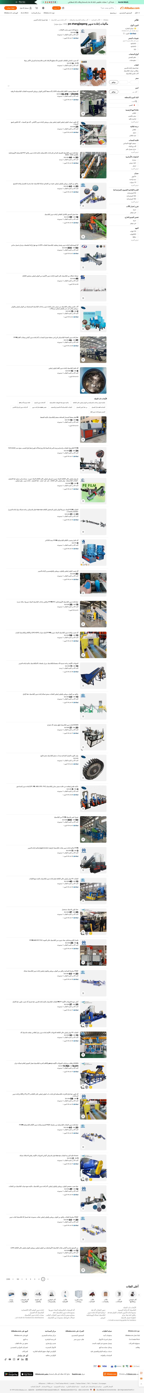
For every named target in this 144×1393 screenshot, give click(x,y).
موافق (114, 82)
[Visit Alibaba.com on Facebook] (26, 1359)
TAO (88, 1383)
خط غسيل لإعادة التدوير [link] (41, 20)
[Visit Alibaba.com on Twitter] (18, 1359)
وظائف (137, 1347)
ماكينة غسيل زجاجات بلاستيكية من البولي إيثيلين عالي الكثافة (89, 402)
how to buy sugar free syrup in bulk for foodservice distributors (29, 1318)
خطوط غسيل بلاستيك (128, 1318)
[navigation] (124, 650)
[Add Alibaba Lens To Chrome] (110, 1374)
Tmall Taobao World (61, 1383)
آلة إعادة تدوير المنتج (39, 402)
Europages (102, 1383)
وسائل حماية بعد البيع (105, 1347)
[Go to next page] (12, 1279)
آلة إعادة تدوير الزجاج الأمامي (20, 407)
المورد (65, 38)
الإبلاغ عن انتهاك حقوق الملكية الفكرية (44, 1351)
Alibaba (105, 20)
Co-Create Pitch (134, 1339)
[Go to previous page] (47, 1279)
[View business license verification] (91, 1390)
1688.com (50, 1383)
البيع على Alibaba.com (21, 1335)
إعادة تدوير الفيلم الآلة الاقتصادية (32, 1310)
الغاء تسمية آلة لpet (24, 402)
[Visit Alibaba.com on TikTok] (5, 1359)
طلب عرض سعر (79, 1339)
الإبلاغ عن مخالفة (51, 1355)
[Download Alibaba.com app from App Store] (27, 1374)
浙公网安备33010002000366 (106, 1390)
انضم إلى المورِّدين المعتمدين (19, 1347)
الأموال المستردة (51, 1347)
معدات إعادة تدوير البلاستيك (34, 1315)
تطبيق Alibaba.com (41, 1374)
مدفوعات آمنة (107, 1335)
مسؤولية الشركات (134, 1343)
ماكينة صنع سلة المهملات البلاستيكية (59, 402)
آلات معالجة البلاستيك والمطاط (79, 20)
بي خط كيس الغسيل (81, 407)
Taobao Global (80, 1383)
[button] (63, 8)
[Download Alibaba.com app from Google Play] (11, 1374)
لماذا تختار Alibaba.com (132, 1335)
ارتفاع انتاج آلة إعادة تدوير (96, 1313)
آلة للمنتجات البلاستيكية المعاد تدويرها (62, 1310)
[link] (141, 1373)
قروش (103, 1318)
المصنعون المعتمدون (77, 1335)
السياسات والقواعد (106, 1355)
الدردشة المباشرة (50, 1339)
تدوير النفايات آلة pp (98, 1310)
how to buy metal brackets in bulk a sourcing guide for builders (121, 1320)
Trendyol (94, 1383)
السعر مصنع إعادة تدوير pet (98, 412)
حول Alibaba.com (134, 1331)
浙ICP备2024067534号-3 (126, 1390)
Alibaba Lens (131, 1374)
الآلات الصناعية (95, 20)
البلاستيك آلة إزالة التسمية (127, 1310)
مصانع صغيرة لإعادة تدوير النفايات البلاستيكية (60, 1315)
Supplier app (76, 1374)
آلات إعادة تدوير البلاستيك (58, 20)
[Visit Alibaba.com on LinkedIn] (22, 1359)
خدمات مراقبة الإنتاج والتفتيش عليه (101, 1351)
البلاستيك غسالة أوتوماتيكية (95, 1315)
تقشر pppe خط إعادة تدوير (39, 407)
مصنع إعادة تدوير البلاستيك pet (64, 1313)
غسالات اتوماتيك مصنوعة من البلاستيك (61, 1318)
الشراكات (25, 1351)
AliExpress (42, 1383)
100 (18, 1279)
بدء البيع (25, 1339)
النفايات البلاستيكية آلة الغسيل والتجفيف (61, 407)
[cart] (36, 8)
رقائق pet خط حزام (129, 1315)
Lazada (72, 1383)
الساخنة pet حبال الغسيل (98, 407)
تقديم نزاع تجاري (51, 1343)
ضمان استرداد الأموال (105, 1339)
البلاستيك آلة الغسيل (37, 1313)
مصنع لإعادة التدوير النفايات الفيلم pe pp (122, 1313)
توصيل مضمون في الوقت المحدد (102, 1343)
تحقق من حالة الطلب (21, 1343)
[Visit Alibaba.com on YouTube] (10, 1359)
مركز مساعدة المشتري (49, 1335)
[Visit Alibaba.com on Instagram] (14, 1359)
